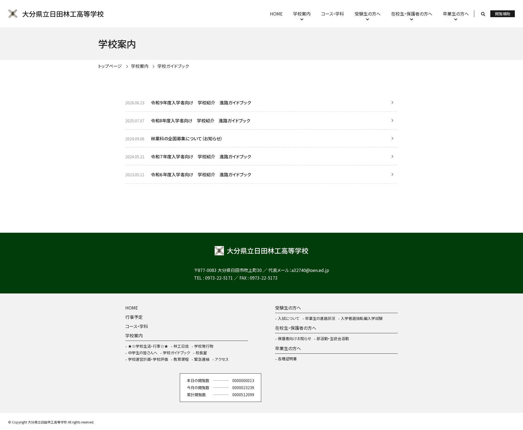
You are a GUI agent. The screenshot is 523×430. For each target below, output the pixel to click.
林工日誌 (181, 346)
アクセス (222, 359)
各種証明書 (287, 358)
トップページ (110, 66)
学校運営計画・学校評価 (148, 359)
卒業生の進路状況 (320, 318)
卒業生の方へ (456, 13)
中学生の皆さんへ (142, 352)
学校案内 (302, 13)
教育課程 (181, 359)
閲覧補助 (502, 13)
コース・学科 (332, 13)
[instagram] (147, 387)
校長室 (201, 352)
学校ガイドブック (176, 352)
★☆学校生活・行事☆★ (148, 346)
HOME (276, 13)
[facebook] (130, 387)
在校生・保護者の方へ (411, 13)
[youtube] (163, 387)
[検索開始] (483, 13)
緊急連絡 (201, 359)
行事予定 (134, 317)
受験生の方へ (368, 13)
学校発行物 (203, 346)
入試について (289, 318)
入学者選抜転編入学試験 (362, 318)
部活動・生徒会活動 (333, 338)
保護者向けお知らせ (294, 338)
